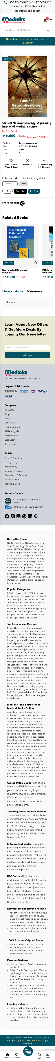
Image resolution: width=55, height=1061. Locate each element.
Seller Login (10, 444)
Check (23, 184)
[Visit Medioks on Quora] (36, 516)
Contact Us (10, 423)
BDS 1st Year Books (28, 599)
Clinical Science (36, 612)
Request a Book (12, 484)
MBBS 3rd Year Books (24, 596)
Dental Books (30, 615)
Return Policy (11, 467)
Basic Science (21, 612)
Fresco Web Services (30, 1040)
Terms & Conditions (14, 458)
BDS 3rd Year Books (33, 603)
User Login (10, 440)
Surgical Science (15, 615)
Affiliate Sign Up (12, 431)
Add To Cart (20, 191)
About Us (9, 410)
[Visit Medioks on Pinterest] (24, 516)
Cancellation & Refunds (16, 475)
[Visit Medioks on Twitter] (12, 516)
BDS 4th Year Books (16, 606)
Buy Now (34, 191)
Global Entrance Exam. (27, 618)
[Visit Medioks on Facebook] (7, 516)
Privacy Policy (11, 462)
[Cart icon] (35, 262)
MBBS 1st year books (17, 593)
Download (12, 39)
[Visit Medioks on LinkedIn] (30, 516)
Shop (7, 414)
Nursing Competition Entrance (22, 609)
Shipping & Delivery (14, 471)
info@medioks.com (29, 11)
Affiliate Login (11, 436)
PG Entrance (33, 606)
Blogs (7, 418)
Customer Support (14, 427)
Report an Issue (12, 480)
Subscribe (27, 355)
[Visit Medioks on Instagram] (18, 516)
